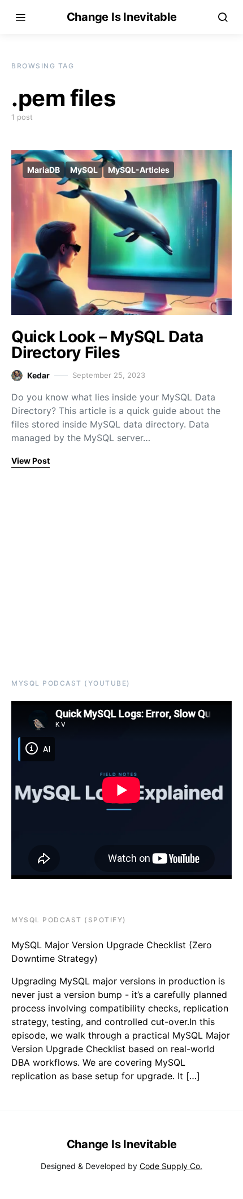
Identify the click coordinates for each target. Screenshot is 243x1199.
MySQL (84, 170)
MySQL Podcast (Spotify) (69, 919)
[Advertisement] (82, 571)
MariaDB (43, 170)
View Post (30, 460)
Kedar (38, 375)
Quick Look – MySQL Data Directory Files (107, 344)
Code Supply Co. (171, 1166)
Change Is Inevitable (122, 17)
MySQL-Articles (139, 170)
